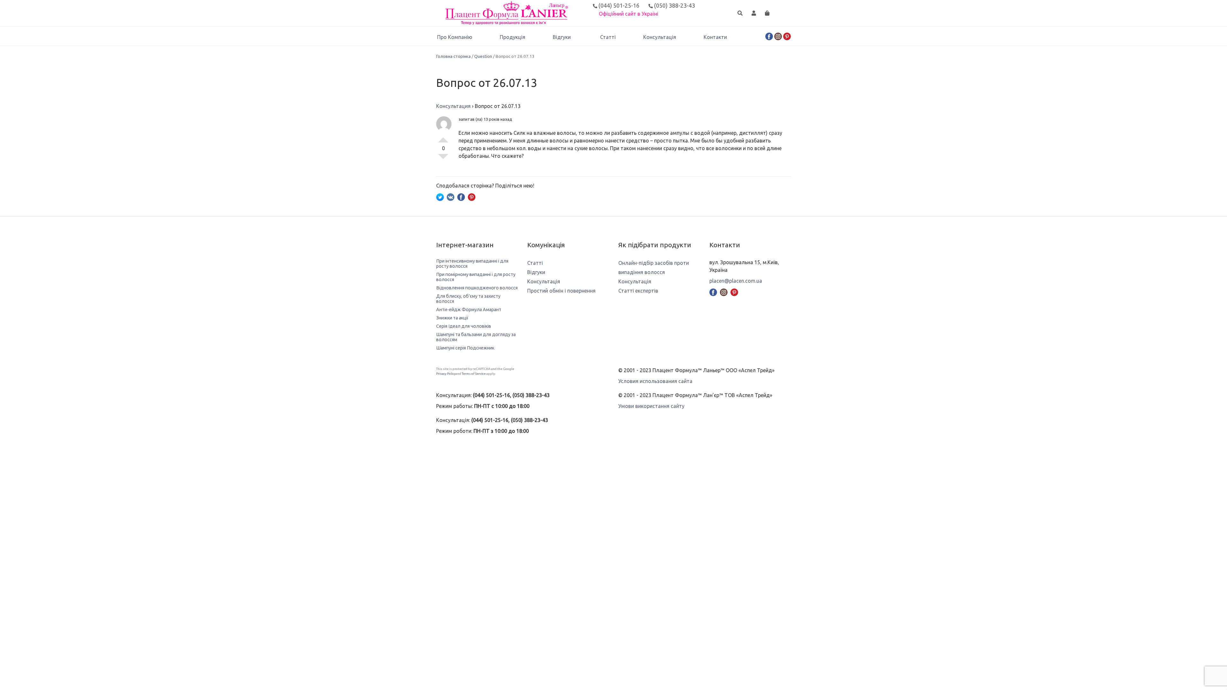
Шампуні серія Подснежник (465, 347)
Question (483, 56)
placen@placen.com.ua (735, 281)
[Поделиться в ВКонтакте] (450, 196)
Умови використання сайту (651, 406)
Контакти (715, 37)
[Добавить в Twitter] (440, 196)
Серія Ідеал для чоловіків (463, 326)
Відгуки (562, 37)
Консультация (453, 106)
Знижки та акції (452, 317)
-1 (443, 159)
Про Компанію (454, 37)
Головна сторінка (453, 56)
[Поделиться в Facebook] (461, 196)
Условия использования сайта (655, 381)
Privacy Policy (446, 373)
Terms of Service (474, 373)
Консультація (659, 37)
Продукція (512, 37)
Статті (608, 37)
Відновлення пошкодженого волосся (477, 287)
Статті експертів (638, 291)
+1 (443, 137)
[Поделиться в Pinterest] (471, 196)
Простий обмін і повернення (561, 291)
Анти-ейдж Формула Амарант (468, 309)
